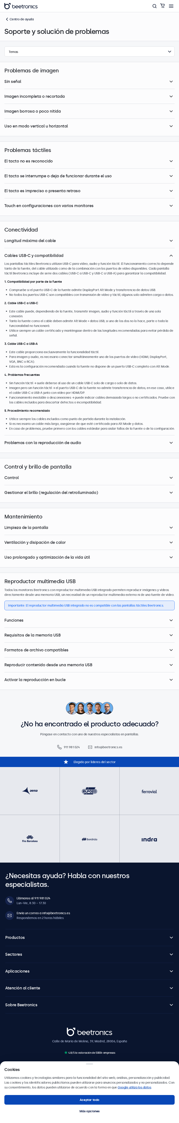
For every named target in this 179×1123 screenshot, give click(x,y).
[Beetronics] (21, 6)
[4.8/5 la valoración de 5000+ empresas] (66, 1052)
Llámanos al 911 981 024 (33, 898)
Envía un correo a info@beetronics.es (43, 913)
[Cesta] (162, 6)
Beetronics (74, 1029)
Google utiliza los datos (134, 1087)
